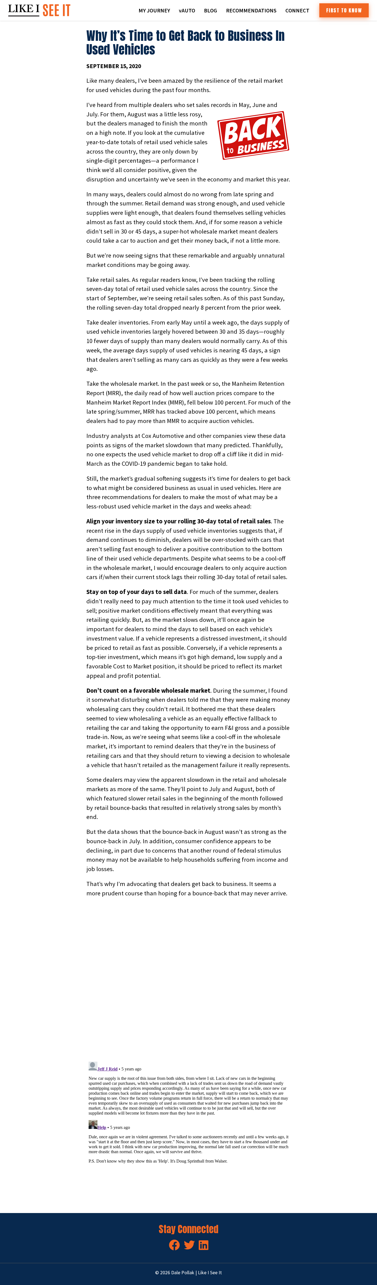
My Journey (154, 10)
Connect (297, 10)
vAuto (187, 10)
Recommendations (251, 10)
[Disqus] (188, 980)
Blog (210, 10)
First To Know (344, 10)
